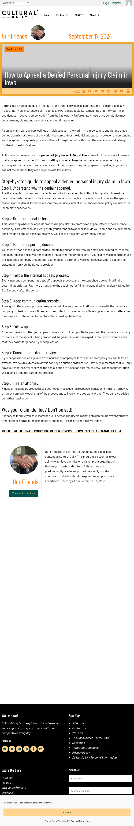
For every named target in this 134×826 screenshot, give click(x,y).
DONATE (79, 15)
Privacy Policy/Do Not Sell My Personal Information (67, 821)
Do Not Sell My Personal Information (94, 757)
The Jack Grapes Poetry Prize (90, 738)
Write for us (79, 733)
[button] (89, 91)
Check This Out (14, 49)
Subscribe (78, 742)
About (93, 15)
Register (116, 3)
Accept (67, 812)
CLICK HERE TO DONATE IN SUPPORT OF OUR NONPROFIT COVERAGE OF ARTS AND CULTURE (62, 431)
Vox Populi (8, 792)
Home (46, 15)
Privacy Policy (81, 752)
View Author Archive (23, 493)
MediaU (6, 782)
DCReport (8, 777)
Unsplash (99, 481)
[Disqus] (67, 552)
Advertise (78, 723)
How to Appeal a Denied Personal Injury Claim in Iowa (67, 78)
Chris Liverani (80, 481)
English (10, 2)
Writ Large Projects (14, 787)
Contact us (79, 728)
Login (106, 3)
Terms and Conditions (85, 747)
